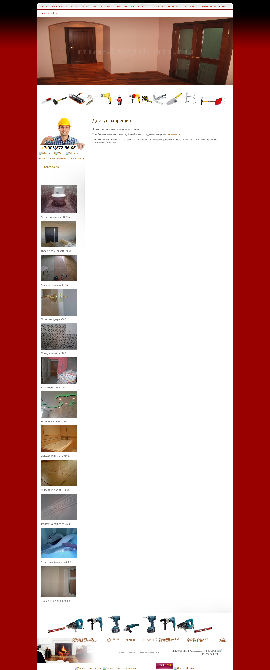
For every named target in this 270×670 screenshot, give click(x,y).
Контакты (148, 640)
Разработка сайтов (197, 651)
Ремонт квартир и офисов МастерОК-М (84, 640)
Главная (43, 158)
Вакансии (130, 640)
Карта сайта (51, 166)
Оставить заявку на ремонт (169, 640)
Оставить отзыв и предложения (197, 640)
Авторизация (173, 134)
